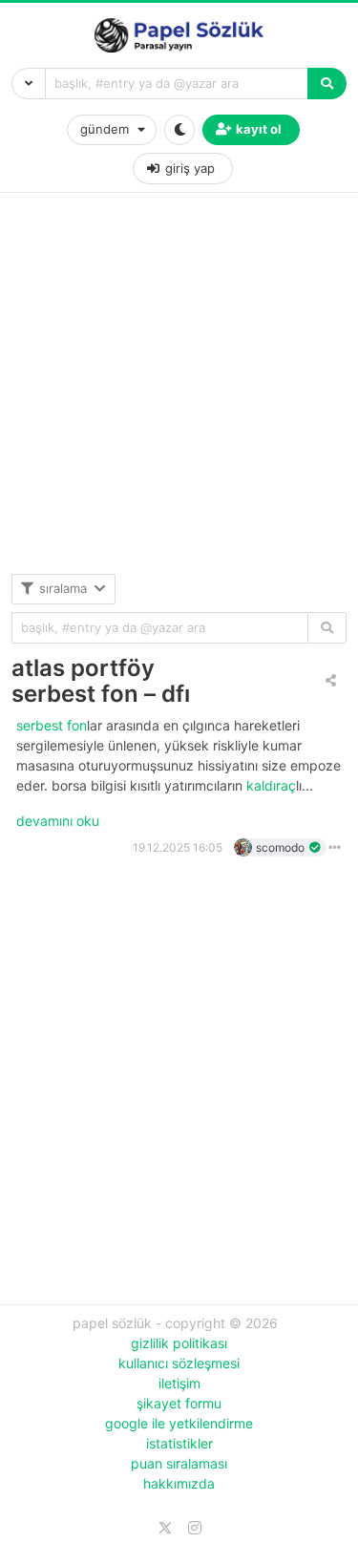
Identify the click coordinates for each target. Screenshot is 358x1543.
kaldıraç (271, 785)
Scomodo (280, 847)
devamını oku (57, 821)
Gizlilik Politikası (179, 1343)
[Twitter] (165, 1527)
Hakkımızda (179, 1483)
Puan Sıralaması (179, 1463)
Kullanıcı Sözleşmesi (179, 1363)
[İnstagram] (194, 1527)
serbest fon (51, 725)
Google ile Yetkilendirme (179, 1423)
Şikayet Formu (179, 1403)
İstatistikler (179, 1443)
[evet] (327, 628)
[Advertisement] (179, 395)
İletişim (179, 1383)
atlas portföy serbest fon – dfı (100, 681)
